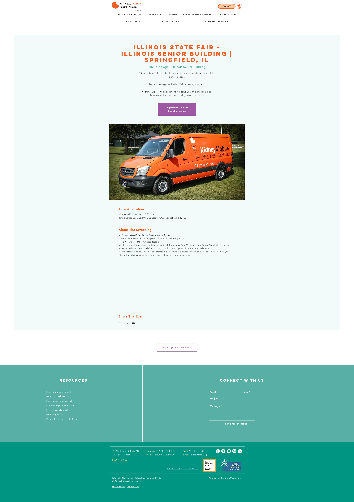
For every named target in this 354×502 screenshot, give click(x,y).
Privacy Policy (118, 486)
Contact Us (137, 481)
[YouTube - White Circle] (229, 451)
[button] (132, 21)
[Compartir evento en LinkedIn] (133, 323)
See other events (177, 111)
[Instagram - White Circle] (234, 451)
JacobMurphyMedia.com (229, 478)
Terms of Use (133, 486)
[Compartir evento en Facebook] (120, 323)
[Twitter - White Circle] (223, 451)
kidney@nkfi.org (199, 454)
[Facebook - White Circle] (218, 451)
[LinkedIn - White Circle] (240, 451)
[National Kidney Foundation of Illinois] (126, 6)
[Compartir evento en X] (126, 323)
